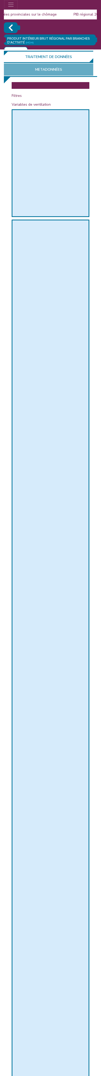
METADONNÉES (48, 69)
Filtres (17, 95)
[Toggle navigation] (11, 4)
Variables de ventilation (31, 104)
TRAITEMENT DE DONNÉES (48, 56)
